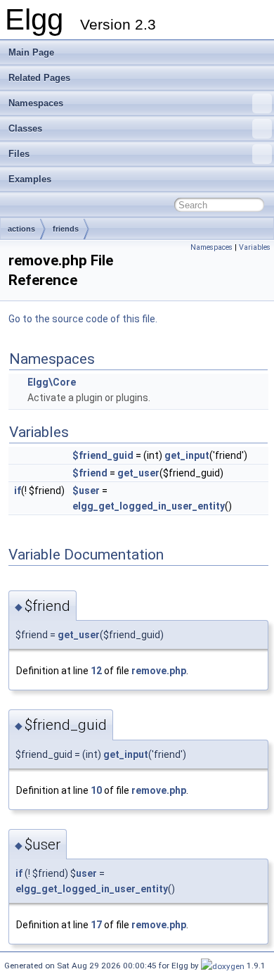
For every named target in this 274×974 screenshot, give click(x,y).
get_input (186, 455)
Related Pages (39, 77)
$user (86, 490)
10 (96, 790)
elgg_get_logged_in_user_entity (148, 506)
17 (96, 924)
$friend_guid (102, 455)
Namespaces (35, 103)
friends (66, 228)
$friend (89, 473)
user (86, 873)
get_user (138, 473)
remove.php (158, 670)
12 (96, 670)
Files (19, 153)
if (17, 490)
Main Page (31, 52)
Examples (29, 179)
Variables (254, 247)
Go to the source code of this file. (82, 318)
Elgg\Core (51, 382)
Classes (25, 128)
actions (21, 228)
